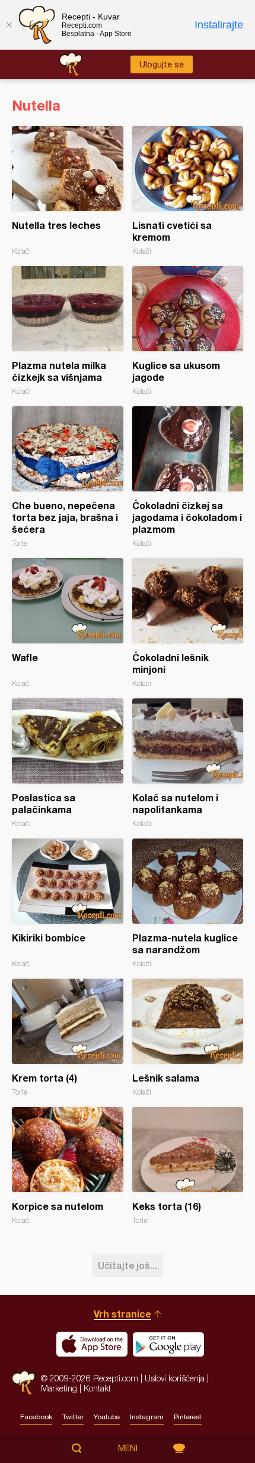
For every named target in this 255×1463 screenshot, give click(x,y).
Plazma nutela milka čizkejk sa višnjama (67, 331)
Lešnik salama (188, 1037)
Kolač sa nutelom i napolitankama (188, 763)
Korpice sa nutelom (67, 1166)
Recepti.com (23, 1382)
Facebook (36, 1417)
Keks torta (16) (188, 1166)
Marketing (59, 1388)
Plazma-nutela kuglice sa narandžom (188, 903)
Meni (128, 1448)
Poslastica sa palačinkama (67, 763)
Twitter (73, 1417)
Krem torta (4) (67, 1037)
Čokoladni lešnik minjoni (188, 623)
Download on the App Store (92, 1344)
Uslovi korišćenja (175, 1378)
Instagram (147, 1417)
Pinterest (188, 1417)
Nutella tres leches (67, 190)
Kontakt (97, 1388)
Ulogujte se (161, 64)
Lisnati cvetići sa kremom (188, 190)
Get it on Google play (168, 1344)
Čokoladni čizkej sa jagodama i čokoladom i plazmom (188, 477)
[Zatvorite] (8, 24)
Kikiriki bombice (67, 903)
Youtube (107, 1417)
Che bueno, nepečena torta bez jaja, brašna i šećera (67, 477)
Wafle (67, 623)
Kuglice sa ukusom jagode (188, 331)
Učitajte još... (127, 1265)
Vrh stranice (122, 1313)
